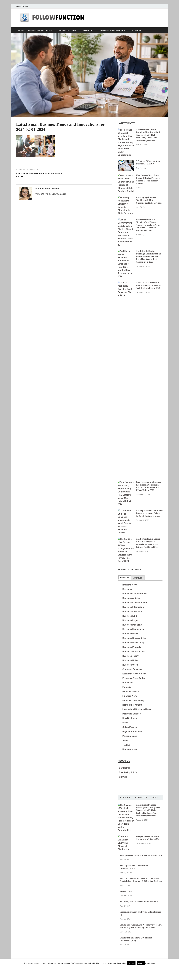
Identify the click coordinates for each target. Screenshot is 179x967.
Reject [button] (140, 963)
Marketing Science (131, 714)
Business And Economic (40, 30)
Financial (88, 30)
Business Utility (67, 30)
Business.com (126, 891)
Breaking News (129, 585)
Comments (141, 797)
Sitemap (123, 777)
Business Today (130, 656)
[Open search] (162, 30)
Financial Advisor (131, 691)
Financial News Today (133, 700)
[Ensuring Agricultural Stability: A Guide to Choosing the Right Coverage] (126, 198)
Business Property (131, 647)
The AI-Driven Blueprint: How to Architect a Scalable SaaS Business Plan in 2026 (148, 285)
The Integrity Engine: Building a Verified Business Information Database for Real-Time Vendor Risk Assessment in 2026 (148, 256)
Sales (125, 740)
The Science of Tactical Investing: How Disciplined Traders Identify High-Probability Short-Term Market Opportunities (148, 135)
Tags (155, 797)
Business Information (133, 607)
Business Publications (133, 651)
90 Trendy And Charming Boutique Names (139, 902)
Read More (150, 963)
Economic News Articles (134, 674)
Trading (126, 745)
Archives (137, 578)
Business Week (130, 665)
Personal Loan (129, 736)
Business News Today (133, 642)
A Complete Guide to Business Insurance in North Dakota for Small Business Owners (149, 513)
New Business (129, 718)
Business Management (133, 629)
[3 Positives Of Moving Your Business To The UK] (126, 161)
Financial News (129, 696)
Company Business (132, 669)
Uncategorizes (129, 749)
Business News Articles (112, 30)
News (125, 723)
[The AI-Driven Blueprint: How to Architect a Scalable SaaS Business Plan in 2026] (126, 283)
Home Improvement (132, 705)
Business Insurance (132, 611)
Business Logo (130, 620)
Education (127, 683)
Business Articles (131, 598)
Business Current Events (134, 602)
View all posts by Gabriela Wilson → (52, 194)
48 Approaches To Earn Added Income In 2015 (141, 855)
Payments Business (132, 731)
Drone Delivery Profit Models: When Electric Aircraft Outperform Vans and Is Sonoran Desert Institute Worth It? (147, 224)
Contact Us (124, 768)
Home (21, 30)
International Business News (136, 709)
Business (136, 30)
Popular (125, 797)
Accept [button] (131, 963)
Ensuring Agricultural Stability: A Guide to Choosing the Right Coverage (149, 200)
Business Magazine (132, 625)
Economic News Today (133, 678)
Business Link (129, 616)
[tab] (124, 577)
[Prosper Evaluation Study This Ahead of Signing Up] (126, 837)
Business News (130, 634)
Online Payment (130, 727)
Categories (124, 577)
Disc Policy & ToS (128, 772)
